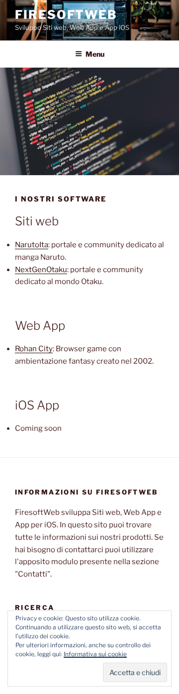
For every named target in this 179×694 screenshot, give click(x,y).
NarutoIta (31, 244)
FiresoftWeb (66, 14)
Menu (95, 54)
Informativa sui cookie (95, 654)
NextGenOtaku (41, 269)
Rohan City (34, 348)
